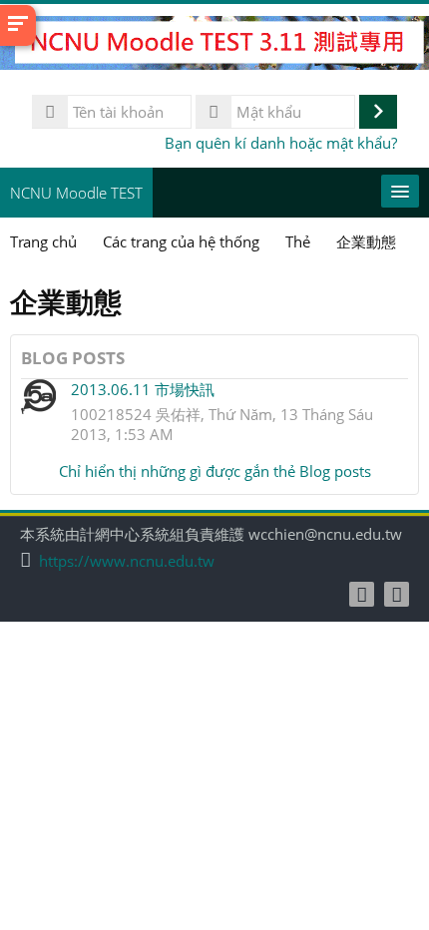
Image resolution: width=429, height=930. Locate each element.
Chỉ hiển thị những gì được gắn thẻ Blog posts (215, 471)
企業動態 (366, 241)
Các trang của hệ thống (181, 241)
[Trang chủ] (214, 46)
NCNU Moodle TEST (76, 193)
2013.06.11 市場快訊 (142, 389)
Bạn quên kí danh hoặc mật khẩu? (281, 143)
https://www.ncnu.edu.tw (126, 561)
